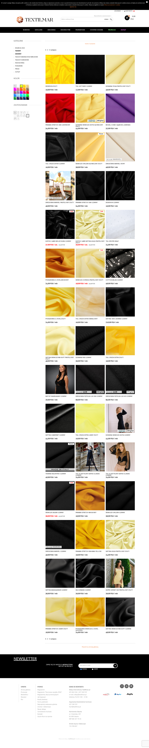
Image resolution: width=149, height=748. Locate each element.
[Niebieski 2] (18, 95)
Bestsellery (24, 695)
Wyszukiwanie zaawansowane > (102, 16)
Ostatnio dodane (96, 30)
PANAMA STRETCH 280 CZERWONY (58, 125)
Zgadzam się (73, 6)
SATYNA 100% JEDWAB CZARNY (116, 319)
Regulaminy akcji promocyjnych (48, 695)
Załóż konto (128, 11)
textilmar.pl (71, 739)
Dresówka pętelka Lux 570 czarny (119, 396)
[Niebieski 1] (15, 95)
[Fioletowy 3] (21, 98)
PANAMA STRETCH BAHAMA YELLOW (88, 551)
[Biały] (18, 86)
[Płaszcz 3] (18, 118)
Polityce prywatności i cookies (112, 5)
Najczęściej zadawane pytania (47, 704)
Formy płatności (43, 702)
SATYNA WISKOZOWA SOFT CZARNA (118, 629)
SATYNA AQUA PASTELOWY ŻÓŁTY (117, 551)
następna (53, 50)
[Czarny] (27, 98)
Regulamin (41, 690)
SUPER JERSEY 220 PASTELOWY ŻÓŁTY (119, 590)
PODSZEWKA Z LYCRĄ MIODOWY (57, 280)
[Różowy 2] (18, 89)
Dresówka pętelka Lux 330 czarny (89, 396)
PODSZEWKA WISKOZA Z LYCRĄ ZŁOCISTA (87, 629)
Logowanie (117, 11)
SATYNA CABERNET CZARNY (55, 435)
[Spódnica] (15, 115)
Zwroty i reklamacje (44, 707)
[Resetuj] (15, 86)
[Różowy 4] (24, 92)
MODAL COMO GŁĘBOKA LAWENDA (118, 125)
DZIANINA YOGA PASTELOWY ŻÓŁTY (118, 86)
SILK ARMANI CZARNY (83, 590)
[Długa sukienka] (27, 112)
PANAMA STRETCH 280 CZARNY (87, 202)
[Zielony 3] (15, 98)
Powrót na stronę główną (90, 647)
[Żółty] (21, 86)
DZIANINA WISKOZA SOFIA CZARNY (118, 435)
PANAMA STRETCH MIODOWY (86, 512)
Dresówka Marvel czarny (56, 551)
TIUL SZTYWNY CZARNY (84, 86)
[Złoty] (27, 86)
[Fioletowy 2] (18, 98)
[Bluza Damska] (24, 112)
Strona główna (25, 690)
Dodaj (84, 669)
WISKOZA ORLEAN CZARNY (115, 512)
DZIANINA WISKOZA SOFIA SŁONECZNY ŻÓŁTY (89, 125)
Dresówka (51, 30)
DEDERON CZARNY (112, 202)
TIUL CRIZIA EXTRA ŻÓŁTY (114, 357)
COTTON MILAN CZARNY (114, 280)
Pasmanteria (80, 30)
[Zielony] (24, 95)
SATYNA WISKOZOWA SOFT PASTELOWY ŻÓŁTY (60, 358)
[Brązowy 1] (27, 89)
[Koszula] (24, 115)
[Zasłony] (15, 118)
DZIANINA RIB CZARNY (83, 357)
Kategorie (38, 30)
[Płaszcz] (18, 115)
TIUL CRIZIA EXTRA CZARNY (55, 163)
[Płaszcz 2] (21, 115)
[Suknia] (27, 115)
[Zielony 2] (27, 95)
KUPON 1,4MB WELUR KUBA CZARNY (58, 241)
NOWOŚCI (26, 30)
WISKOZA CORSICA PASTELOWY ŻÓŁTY (89, 280)
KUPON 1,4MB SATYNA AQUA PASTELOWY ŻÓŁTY (90, 241)
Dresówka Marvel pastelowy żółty (60, 202)
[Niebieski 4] (24, 98)
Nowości (23, 697)
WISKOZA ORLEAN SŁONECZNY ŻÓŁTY (89, 163)
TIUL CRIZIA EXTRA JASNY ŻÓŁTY (87, 435)
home (87, 44)
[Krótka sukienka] (21, 112)
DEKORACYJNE (65, 30)
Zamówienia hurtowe (44, 712)
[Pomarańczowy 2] (21, 89)
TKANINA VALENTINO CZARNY (56, 474)
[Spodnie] (18, 112)
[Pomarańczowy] (24, 86)
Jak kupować (42, 697)
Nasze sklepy (42, 709)
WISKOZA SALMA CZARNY (55, 512)
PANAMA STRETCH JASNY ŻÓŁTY (57, 629)
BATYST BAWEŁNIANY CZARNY (56, 396)
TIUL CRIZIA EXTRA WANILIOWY (87, 319)
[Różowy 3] (15, 92)
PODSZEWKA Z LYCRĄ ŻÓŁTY (55, 319)
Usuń (96, 669)
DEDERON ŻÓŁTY (51, 86)
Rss (22, 699)
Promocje (24, 692)
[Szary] (18, 92)
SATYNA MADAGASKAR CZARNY (56, 590)
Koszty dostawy (42, 699)
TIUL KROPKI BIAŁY (112, 241)
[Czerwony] (27, 92)
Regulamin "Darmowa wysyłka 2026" (50, 692)
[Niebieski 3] (21, 95)
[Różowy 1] (15, 89)
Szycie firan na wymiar (45, 716)
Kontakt (40, 714)
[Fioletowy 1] (21, 92)
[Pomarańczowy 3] (24, 89)
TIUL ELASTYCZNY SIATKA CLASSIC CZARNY (88, 474)
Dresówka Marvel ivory (115, 163)
